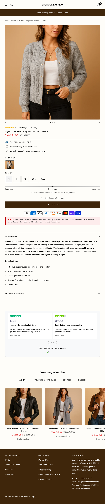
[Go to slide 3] (54, 122)
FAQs (7, 460)
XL (25, 179)
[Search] (11, 5)
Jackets (22, 380)
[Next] (99, 123)
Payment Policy (45, 479)
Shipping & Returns (14, 294)
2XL (33, 179)
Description (11, 236)
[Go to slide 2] (52, 122)
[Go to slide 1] (50, 122)
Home (7, 21)
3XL (43, 179)
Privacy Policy (44, 460)
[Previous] (6, 123)
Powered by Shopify (28, 497)
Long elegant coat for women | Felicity (63, 428)
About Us (9, 469)
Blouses (67, 380)
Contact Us (10, 474)
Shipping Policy (44, 469)
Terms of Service (45, 465)
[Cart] (98, 4)
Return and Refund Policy (49, 474)
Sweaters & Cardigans (45, 380)
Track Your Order (12, 465)
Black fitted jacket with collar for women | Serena (23, 429)
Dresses (82, 380)
